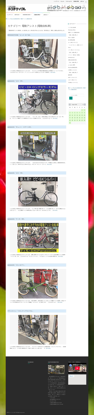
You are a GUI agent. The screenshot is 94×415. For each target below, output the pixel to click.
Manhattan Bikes (71, 29)
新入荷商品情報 (71, 40)
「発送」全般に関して (73, 72)
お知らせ (82, 1)
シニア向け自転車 (72, 27)
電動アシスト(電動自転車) (73, 32)
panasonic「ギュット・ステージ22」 (20, 127)
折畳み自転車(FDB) (72, 60)
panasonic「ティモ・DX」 (16, 219)
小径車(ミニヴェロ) (72, 70)
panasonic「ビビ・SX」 (16, 173)
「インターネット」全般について (75, 45)
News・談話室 (71, 37)
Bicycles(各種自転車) (72, 67)
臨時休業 (70, 74)
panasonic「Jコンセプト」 (16, 265)
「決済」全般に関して (73, 52)
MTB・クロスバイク (72, 77)
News (69, 47)
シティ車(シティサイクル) (73, 49)
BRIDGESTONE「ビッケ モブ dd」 (19, 35)
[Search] (70, 98)
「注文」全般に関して (73, 62)
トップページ (56, 1)
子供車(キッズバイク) (73, 82)
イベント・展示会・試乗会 (74, 54)
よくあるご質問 (71, 65)
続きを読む (53, 72)
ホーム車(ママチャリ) (73, 42)
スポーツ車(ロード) (72, 79)
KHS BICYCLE (71, 57)
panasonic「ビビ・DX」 (16, 81)
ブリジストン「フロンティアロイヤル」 (21, 311)
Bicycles (62, 1)
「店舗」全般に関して (73, 35)
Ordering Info (69, 1)
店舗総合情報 (76, 1)
